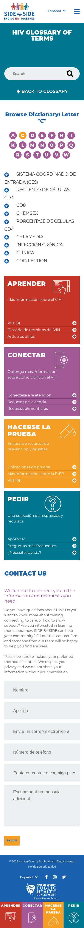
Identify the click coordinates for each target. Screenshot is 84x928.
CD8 (21, 205)
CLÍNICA (25, 252)
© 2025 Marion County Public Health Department (41, 861)
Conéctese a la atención (29, 395)
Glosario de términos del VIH (34, 330)
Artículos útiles (21, 336)
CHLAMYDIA (29, 236)
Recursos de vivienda (27, 402)
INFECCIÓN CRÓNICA (39, 244)
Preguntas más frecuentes (32, 546)
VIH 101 (14, 323)
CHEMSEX (27, 213)
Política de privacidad (42, 866)
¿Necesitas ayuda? (24, 552)
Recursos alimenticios (28, 408)
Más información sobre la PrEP (36, 474)
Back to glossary (44, 91)
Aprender (16, 539)
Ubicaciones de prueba (29, 467)
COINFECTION (31, 260)
